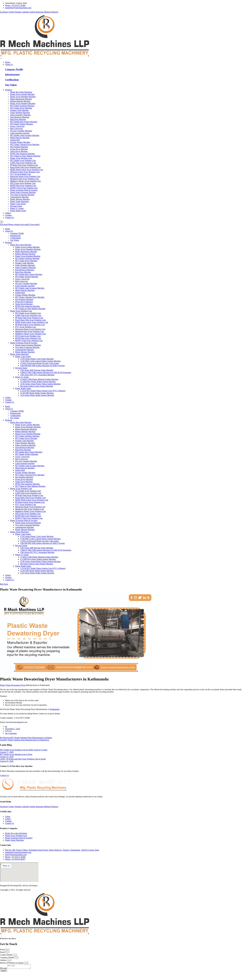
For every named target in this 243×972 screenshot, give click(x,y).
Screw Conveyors (22, 279)
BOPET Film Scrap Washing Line (29, 340)
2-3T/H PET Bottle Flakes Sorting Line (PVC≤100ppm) (42, 391)
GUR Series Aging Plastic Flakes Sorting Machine (40, 384)
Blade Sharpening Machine (26, 252)
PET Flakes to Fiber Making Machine (30, 309)
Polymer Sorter (21, 368)
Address (3, 960)
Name (2, 949)
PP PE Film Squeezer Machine (27, 306)
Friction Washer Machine (25, 295)
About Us (9, 64)
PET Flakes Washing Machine (27, 258)
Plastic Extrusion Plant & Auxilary (24, 343)
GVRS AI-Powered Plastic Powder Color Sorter (39, 363)
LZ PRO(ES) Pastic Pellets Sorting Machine (38, 382)
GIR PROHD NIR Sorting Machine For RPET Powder (42, 366)
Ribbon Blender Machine (25, 254)
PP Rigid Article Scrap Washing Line (30, 324)
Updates (8, 215)
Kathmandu (54, 709)
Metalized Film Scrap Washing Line (29, 331)
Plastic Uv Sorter (22, 377)
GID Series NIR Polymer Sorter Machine (36, 370)
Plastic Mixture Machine (25, 352)
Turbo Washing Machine (25, 265)
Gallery (8, 213)
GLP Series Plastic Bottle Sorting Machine (37, 395)
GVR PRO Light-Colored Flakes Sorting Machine (40, 361)
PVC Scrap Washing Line (25, 327)
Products (8, 90)
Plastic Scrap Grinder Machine (27, 247)
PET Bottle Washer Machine (26, 277)
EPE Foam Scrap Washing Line (28, 336)
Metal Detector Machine (25, 290)
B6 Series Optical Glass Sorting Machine (36, 386)
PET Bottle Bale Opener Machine (28, 274)
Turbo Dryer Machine (24, 304)
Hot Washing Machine (24, 299)
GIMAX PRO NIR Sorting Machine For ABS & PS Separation (45, 372)
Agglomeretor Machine (24, 350)
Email (2, 952)
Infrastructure (12, 74)
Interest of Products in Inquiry (12, 963)
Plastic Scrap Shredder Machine (28, 249)
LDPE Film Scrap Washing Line (28, 315)
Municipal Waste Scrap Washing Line (30, 329)
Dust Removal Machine (24, 270)
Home (7, 62)
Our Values (11, 85)
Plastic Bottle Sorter (23, 388)
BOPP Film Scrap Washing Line (28, 338)
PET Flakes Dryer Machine (26, 261)
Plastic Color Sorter (23, 356)
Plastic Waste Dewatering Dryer (13, 685)
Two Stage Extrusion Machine (27, 347)
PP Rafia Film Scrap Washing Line (29, 318)
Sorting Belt (20, 293)
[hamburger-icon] (1, 58)
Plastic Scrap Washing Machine (27, 256)
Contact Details (6, 955)
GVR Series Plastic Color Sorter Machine (37, 359)
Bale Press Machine (23, 272)
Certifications (12, 79)
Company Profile (14, 69)
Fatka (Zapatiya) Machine (25, 267)
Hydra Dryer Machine (24, 302)
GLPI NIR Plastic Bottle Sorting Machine (37, 393)
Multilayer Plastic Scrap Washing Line (30, 334)
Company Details (7, 957)
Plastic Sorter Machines (19, 354)
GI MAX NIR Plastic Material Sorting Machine (39, 379)
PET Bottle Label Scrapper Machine (29, 288)
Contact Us (9, 217)
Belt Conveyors (21, 281)
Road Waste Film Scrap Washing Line (30, 320)
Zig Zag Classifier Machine (26, 283)
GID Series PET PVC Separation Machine (37, 375)
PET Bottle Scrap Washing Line (28, 313)
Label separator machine (25, 286)
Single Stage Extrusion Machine (28, 345)
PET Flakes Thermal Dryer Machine (29, 297)
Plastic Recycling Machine (20, 245)
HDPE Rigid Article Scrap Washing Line (31, 322)
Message (3, 968)
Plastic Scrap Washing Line (21, 311)
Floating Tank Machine (24, 263)
